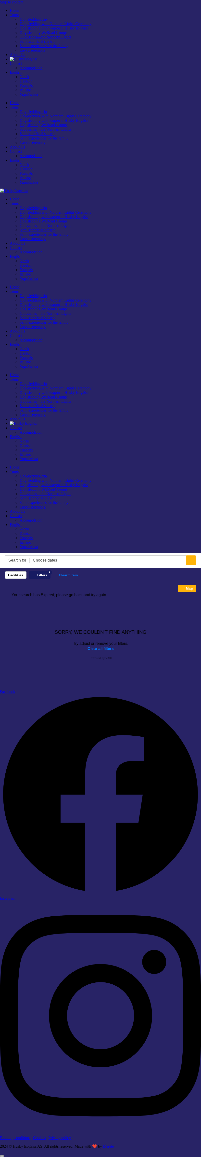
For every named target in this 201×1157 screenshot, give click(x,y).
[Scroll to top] (2, 1156)
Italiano (25, 90)
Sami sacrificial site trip (37, 41)
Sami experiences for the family (44, 46)
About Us (17, 55)
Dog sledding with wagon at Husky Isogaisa (54, 28)
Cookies (39, 1138)
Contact (16, 63)
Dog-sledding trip (33, 19)
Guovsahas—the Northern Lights (45, 37)
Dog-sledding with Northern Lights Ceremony (55, 24)
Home (14, 10)
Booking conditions (15, 1138)
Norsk (24, 77)
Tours (14, 15)
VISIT (109, 658)
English (16, 72)
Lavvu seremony (33, 50)
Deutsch (26, 81)
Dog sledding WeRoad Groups (43, 32)
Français (26, 85)
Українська (29, 94)
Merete (108, 1146)
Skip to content (11, 2)
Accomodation (31, 68)
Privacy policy (60, 1138)
